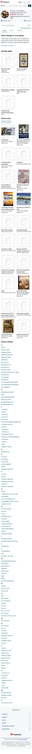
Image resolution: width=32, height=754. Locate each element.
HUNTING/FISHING (6, 534)
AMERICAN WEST (6, 357)
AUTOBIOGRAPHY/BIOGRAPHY (10, 384)
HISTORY (4, 511)
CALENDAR (4, 409)
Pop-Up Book (4, 613)
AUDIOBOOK (5, 379)
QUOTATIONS (5, 621)
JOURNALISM (5, 546)
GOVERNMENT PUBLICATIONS (9, 501)
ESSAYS (3, 466)
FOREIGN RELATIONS (7, 481)
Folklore (3, 476)
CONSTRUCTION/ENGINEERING (10, 437)
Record (3, 628)
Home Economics (6, 526)
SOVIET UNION (5, 663)
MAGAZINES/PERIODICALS (8, 561)
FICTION (3, 474)
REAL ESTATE (5, 625)
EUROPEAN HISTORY (7, 469)
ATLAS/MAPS (5, 377)
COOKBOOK (4, 439)
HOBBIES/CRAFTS (6, 516)
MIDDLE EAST (5, 571)
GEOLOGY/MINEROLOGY (8, 499)
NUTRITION (4, 591)
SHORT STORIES (6, 655)
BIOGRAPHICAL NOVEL (7, 392)
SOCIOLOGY (4, 660)
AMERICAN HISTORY (7, 355)
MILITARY (4, 573)
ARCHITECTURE (5, 370)
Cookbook (4, 442)
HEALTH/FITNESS (6, 509)
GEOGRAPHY (5, 496)
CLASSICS (4, 427)
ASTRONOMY (5, 374)
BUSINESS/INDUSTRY (7, 404)
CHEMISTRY (4, 419)
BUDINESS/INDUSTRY (7, 402)
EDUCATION (4, 461)
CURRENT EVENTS (6, 447)
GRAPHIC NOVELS (6, 504)
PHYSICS (3, 603)
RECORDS (4, 630)
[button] (29, 25)
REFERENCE (4, 633)
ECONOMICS (4, 459)
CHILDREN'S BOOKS (7, 424)
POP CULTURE (5, 611)
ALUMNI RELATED (6, 352)
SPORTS (3, 668)
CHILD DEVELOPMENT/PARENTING (11, 422)
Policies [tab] (19, 30)
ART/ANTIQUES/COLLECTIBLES (10, 372)
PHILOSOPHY (5, 598)
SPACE (3, 665)
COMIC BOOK (5, 432)
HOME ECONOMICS (6, 524)
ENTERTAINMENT (6, 464)
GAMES (3, 491)
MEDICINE (4, 568)
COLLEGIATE (4, 429)
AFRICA (3, 347)
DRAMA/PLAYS (5, 452)
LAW (2, 553)
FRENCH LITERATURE (7, 486)
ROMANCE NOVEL (6, 640)
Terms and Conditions (22, 739)
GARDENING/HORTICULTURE (9, 494)
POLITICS (4, 608)
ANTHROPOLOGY (6, 365)
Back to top (16, 710)
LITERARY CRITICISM (7, 556)
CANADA (3, 412)
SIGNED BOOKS (5, 658)
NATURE (3, 586)
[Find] (29, 6)
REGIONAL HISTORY (7, 635)
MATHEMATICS (5, 566)
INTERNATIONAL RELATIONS (9, 541)
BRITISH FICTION (6, 399)
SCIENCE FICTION (6, 650)
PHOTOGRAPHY (5, 601)
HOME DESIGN (5, 521)
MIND (2, 576)
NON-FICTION (5, 588)
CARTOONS (4, 414)
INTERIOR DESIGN (6, 539)
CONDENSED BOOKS (7, 434)
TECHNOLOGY (5, 673)
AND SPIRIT (4, 360)
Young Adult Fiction (6, 703)
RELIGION (4, 638)
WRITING (3, 698)
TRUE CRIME (4, 688)
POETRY (3, 606)
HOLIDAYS (4, 519)
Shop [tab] (4, 30)
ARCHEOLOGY (5, 367)
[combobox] (18, 6)
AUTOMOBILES (5, 387)
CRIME (3, 444)
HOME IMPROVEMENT (7, 529)
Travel (3, 685)
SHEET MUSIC (5, 653)
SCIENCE (3, 648)
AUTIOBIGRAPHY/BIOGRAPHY (9, 382)
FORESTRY (4, 484)
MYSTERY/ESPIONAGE (7, 581)
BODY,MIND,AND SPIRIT (8, 397)
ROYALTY (4, 643)
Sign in (25, 2)
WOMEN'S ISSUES (6, 695)
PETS (2, 596)
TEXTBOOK (4, 675)
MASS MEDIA (4, 563)
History (3, 514)
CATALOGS (4, 417)
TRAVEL (3, 683)
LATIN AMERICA (5, 551)
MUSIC (3, 578)
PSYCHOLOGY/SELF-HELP (8, 616)
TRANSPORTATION (6, 680)
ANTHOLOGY (5, 362)
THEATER (4, 678)
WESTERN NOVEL (6, 693)
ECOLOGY (4, 456)
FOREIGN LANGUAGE (7, 479)
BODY (3, 394)
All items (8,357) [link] (6, 121)
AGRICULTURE (5, 350)
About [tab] (11, 30)
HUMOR (3, 531)
